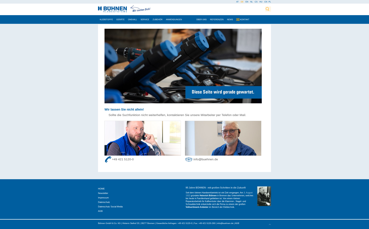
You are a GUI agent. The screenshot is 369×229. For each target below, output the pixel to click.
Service (145, 19)
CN (266, 2)
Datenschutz (104, 202)
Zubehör (157, 19)
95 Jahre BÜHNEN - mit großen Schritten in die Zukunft (216, 187)
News (230, 19)
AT (237, 2)
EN (247, 2)
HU (261, 2)
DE (242, 2)
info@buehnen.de (205, 159)
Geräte (120, 19)
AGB (100, 211)
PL (270, 2)
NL (251, 2)
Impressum (103, 197)
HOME (101, 188)
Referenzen (217, 19)
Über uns (201, 19)
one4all (132, 19)
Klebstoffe (106, 19)
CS (256, 2)
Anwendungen (174, 19)
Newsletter (103, 193)
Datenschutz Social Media (110, 206)
